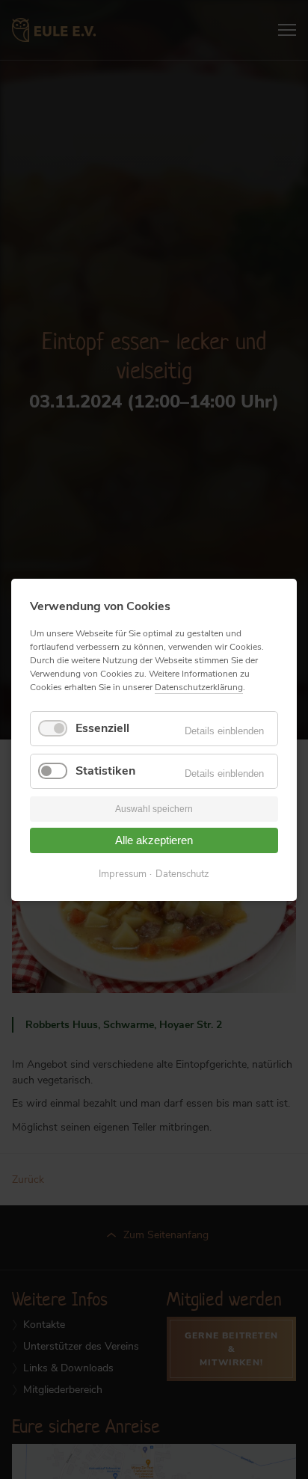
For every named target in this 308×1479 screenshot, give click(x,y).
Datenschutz (182, 873)
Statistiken (105, 771)
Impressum (123, 873)
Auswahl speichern (154, 809)
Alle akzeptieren (154, 840)
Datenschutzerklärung (199, 687)
